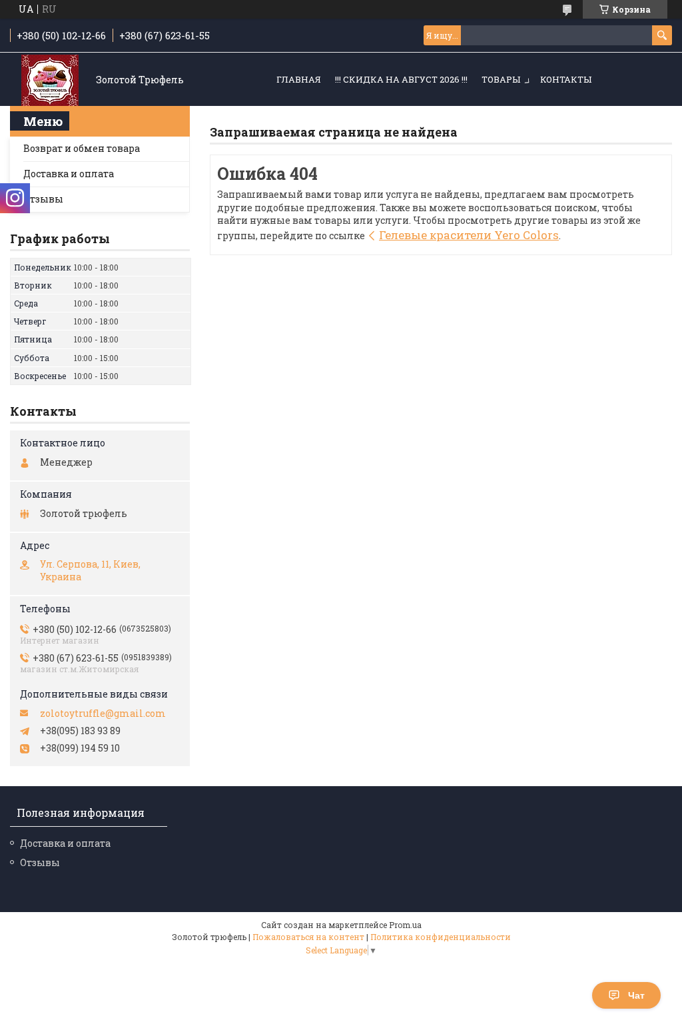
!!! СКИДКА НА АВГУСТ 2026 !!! (401, 79)
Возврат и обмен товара (81, 148)
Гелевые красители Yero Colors (469, 235)
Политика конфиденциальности (440, 936)
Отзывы (43, 199)
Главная (298, 79)
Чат (636, 995)
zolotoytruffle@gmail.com (103, 714)
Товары (501, 79)
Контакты (565, 79)
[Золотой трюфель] (50, 80)
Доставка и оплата (68, 173)
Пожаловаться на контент (308, 936)
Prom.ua (405, 924)
